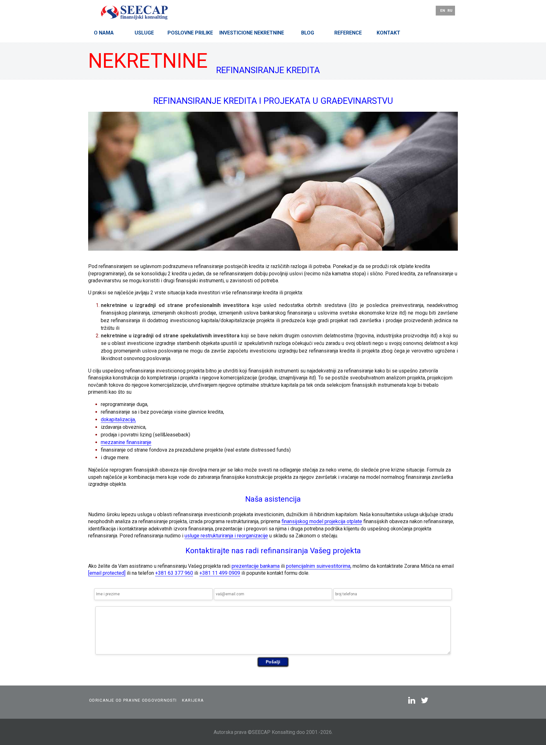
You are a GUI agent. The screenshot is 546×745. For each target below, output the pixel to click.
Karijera (193, 700)
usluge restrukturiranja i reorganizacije (226, 536)
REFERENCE (348, 33)
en (442, 11)
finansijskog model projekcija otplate (322, 521)
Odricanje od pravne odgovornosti (133, 700)
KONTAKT (388, 33)
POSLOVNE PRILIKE (190, 33)
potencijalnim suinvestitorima (318, 566)
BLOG (307, 33)
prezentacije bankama (256, 566)
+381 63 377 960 (174, 573)
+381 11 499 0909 (219, 573)
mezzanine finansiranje (126, 442)
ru (449, 11)
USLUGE (144, 33)
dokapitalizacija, (118, 419)
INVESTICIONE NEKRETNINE (251, 33)
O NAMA (104, 33)
